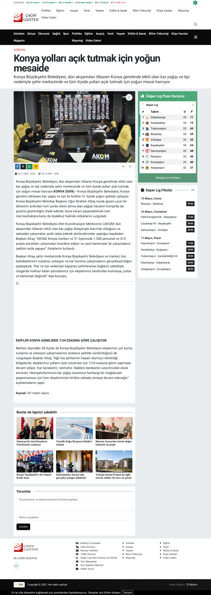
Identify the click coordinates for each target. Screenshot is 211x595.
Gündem (19, 33)
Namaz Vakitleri (89, 550)
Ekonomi (44, 33)
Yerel (87, 10)
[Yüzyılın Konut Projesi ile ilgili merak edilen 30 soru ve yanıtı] (114, 461)
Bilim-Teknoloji (142, 10)
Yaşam (99, 10)
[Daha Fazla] (36, 166)
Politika (46, 10)
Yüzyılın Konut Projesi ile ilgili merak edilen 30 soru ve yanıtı (113, 476)
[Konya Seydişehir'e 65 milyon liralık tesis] (34, 461)
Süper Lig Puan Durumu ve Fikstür (98, 557)
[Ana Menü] (195, 37)
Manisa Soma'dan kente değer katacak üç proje (114, 443)
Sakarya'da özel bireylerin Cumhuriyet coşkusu (31, 443)
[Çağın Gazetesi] (26, 17)
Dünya (31, 33)
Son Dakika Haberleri (92, 565)
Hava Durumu (87, 546)
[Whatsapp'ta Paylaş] (29, 166)
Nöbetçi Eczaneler (90, 543)
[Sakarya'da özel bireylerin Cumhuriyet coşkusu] (34, 427)
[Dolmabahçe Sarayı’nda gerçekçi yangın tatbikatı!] (74, 461)
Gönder (23, 526)
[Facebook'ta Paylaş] (17, 166)
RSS (20, 584)
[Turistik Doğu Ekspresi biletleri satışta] (74, 427)
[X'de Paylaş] (23, 166)
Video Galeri (48, 17)
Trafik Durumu (88, 554)
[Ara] (195, 25)
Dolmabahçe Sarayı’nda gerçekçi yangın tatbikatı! (71, 476)
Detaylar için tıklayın (167, 177)
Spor (66, 33)
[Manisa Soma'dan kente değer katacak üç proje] (114, 427)
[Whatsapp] (16, 565)
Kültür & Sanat (118, 10)
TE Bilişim (191, 584)
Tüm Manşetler (88, 561)
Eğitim (60, 10)
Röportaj (183, 10)
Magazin (19, 40)
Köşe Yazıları (164, 10)
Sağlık (56, 33)
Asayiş (74, 10)
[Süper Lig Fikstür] (193, 190)
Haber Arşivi (87, 568)
